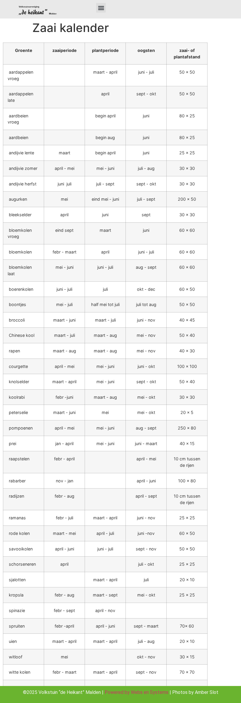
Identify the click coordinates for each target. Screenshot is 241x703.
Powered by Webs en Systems (136, 692)
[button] (101, 8)
